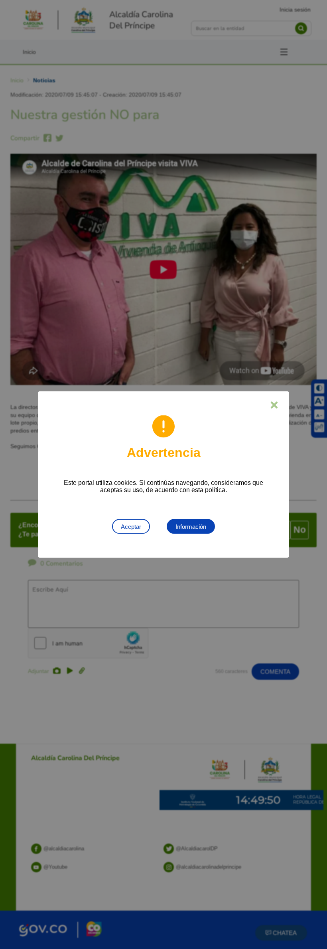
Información (190, 526)
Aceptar (131, 526)
